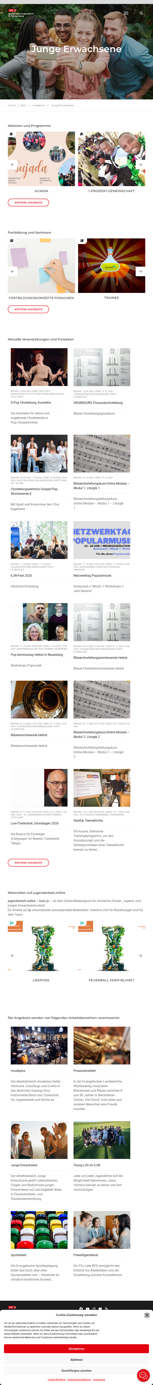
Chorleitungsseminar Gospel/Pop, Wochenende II (34, 491)
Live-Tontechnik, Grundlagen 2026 (35, 823)
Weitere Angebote (28, 202)
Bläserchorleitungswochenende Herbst (100, 658)
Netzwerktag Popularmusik (92, 575)
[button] (147, 1315)
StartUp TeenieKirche (88, 820)
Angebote (39, 105)
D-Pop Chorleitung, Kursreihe (31, 402)
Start (23, 105)
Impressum (99, 1379)
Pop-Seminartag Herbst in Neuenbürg (37, 655)
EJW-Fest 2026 (21, 575)
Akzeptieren (76, 1349)
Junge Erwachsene (24, 1165)
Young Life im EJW (87, 1165)
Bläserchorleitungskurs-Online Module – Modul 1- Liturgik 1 (102, 486)
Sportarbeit (18, 1255)
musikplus (18, 1071)
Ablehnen (76, 1360)
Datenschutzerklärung (79, 1379)
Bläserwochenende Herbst (29, 735)
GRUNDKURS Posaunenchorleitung (98, 403)
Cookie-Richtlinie (57, 1379)
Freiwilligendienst (86, 1255)
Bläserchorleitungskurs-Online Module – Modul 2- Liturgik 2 (102, 734)
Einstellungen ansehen (76, 1370)
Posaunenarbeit (85, 1071)
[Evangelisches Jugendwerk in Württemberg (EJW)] (21, 13)
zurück (12, 105)
